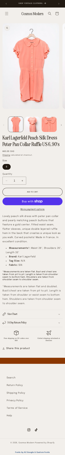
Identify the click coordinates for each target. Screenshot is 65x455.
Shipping (6, 155)
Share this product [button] (18, 348)
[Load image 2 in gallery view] (32, 124)
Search (11, 378)
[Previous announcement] (6, 3)
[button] (6, 13)
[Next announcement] (58, 3)
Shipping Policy (16, 393)
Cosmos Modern (26, 443)
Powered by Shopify (45, 443)
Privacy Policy (15, 400)
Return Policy (15, 385)
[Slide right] (61, 125)
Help (9, 415)
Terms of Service (17, 408)
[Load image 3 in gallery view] (49, 124)
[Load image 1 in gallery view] (15, 124)
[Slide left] (3, 125)
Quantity (7, 174)
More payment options (32, 209)
